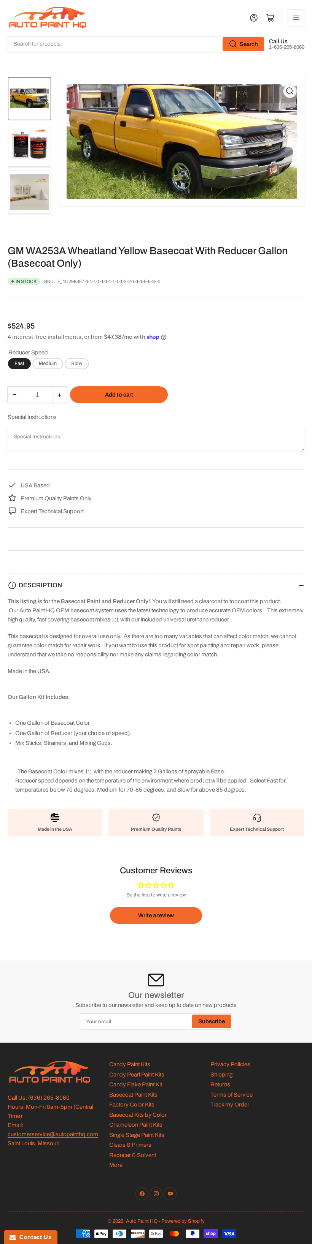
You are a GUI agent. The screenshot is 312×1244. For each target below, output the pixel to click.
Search (249, 44)
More (116, 1165)
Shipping (221, 1075)
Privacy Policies (230, 1064)
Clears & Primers (130, 1145)
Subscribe (211, 1021)
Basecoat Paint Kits (133, 1095)
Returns (220, 1084)
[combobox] (136, 44)
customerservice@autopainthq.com (53, 1134)
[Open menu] (296, 17)
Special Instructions (32, 417)
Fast (19, 363)
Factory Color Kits (131, 1105)
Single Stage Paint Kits (136, 1135)
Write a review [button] (156, 915)
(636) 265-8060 (49, 1098)
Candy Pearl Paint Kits (136, 1075)
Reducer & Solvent (132, 1155)
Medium (48, 363)
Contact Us (33, 1237)
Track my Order (229, 1105)
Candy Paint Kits (129, 1064)
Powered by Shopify (183, 1221)
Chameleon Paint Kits (135, 1125)
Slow (77, 363)
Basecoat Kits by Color (138, 1115)
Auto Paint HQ (142, 1221)
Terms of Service (231, 1095)
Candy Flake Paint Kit (135, 1084)
